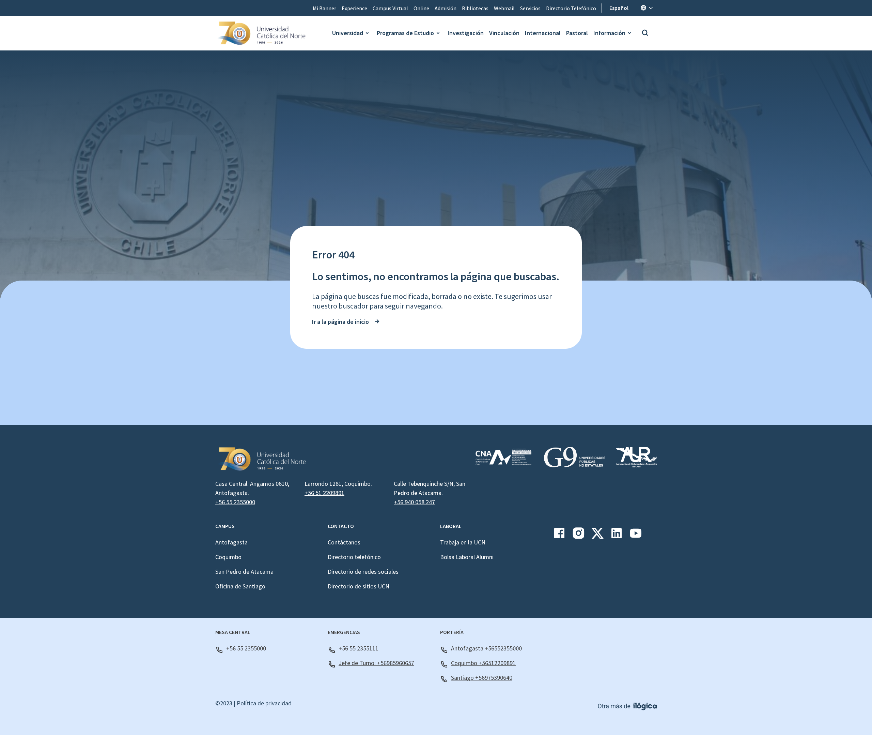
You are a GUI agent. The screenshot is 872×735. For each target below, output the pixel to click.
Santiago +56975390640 (481, 677)
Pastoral (577, 33)
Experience (354, 8)
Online (421, 8)
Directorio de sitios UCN (358, 586)
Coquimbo (228, 557)
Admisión (445, 8)
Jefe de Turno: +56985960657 (376, 663)
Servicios (530, 8)
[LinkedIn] (616, 536)
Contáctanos (344, 542)
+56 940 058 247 (414, 502)
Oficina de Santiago (240, 586)
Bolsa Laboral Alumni (467, 557)
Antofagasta (231, 542)
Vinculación (504, 33)
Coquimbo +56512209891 (483, 663)
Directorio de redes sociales (363, 571)
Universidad (347, 33)
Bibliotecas (475, 8)
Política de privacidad (264, 703)
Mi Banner (324, 8)
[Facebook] (559, 536)
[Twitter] (597, 536)
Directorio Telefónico (571, 8)
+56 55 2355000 (235, 502)
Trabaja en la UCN (462, 542)
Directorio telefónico (354, 557)
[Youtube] (635, 536)
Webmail (504, 8)
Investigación (466, 33)
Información (609, 33)
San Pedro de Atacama (244, 571)
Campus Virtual (390, 8)
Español (618, 7)
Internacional (543, 33)
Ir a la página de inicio (340, 322)
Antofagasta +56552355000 (486, 648)
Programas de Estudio (405, 33)
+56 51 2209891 (324, 493)
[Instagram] (578, 536)
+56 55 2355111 (358, 648)
